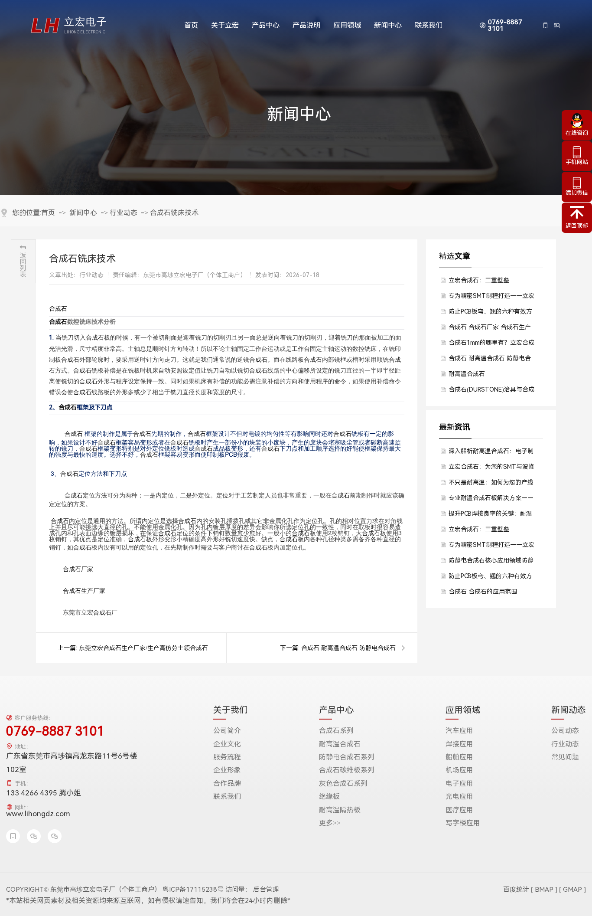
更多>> (330, 823)
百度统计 (516, 889)
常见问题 (565, 757)
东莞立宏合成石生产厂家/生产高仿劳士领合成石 (143, 647)
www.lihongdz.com (38, 813)
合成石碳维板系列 (346, 770)
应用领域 (347, 25)
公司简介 (227, 730)
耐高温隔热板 (340, 810)
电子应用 (459, 783)
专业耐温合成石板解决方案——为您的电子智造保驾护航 (491, 500)
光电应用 (459, 796)
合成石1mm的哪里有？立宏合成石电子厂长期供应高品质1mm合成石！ (491, 344)
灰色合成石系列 (343, 783)
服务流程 (227, 757)
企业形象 (227, 770)
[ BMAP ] (544, 889)
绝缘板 (329, 796)
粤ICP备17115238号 (193, 889)
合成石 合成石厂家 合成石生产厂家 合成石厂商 (490, 329)
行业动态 (123, 213)
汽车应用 (459, 730)
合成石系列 (336, 730)
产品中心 (266, 25)
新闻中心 (388, 25)
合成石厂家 (78, 568)
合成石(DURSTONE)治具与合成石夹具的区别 (491, 391)
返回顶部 (577, 226)
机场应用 (459, 770)
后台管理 (266, 889)
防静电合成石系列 (346, 757)
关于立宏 (225, 25)
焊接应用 (459, 744)
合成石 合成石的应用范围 (483, 591)
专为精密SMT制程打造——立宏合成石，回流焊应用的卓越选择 (491, 298)
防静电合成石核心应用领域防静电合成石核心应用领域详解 (491, 562)
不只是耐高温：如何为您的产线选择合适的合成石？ (491, 484)
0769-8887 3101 (505, 25)
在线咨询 (577, 133)
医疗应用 (459, 810)
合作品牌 (227, 783)
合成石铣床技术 (174, 213)
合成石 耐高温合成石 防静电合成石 (348, 647)
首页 (191, 25)
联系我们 (428, 25)
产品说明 (306, 25)
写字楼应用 (463, 823)
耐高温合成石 (467, 373)
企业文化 (227, 744)
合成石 (58, 308)
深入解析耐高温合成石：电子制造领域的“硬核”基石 (491, 453)
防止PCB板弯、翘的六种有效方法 (490, 313)
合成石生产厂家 (84, 590)
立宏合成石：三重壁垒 (479, 280)
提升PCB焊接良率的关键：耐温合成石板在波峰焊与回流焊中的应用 (491, 515)
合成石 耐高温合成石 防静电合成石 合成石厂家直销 (490, 360)
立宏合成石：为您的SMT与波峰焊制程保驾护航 (491, 468)
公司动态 (565, 730)
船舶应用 (459, 757)
